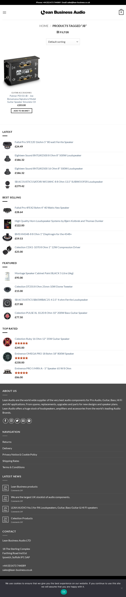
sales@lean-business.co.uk (17, 569)
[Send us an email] (23, 421)
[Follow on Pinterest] (29, 421)
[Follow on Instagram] (11, 421)
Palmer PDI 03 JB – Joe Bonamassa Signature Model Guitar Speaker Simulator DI (21, 98)
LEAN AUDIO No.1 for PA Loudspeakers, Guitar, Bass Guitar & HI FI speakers (54, 507)
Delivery (7, 448)
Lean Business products (24, 486)
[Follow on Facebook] (5, 421)
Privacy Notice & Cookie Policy (19, 454)
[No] (122, 589)
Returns (6, 441)
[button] (4, 12)
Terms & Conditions (13, 467)
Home (43, 26)
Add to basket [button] (22, 111)
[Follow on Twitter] (17, 421)
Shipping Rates (10, 460)
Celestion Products (22, 518)
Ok (63, 591)
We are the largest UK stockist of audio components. (40, 497)
